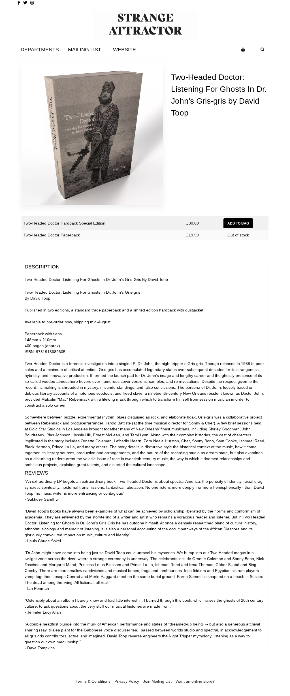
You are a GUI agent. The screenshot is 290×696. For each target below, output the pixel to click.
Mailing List (84, 49)
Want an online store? (195, 681)
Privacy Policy (126, 681)
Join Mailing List (157, 681)
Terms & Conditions (93, 681)
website (124, 49)
